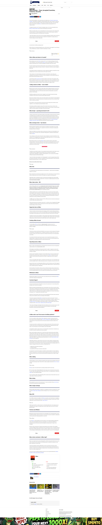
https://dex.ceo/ (45, 400)
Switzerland (55, 119)
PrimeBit (34, 452)
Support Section (33, 301)
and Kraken (42, 452)
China (39, 61)
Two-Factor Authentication (46, 319)
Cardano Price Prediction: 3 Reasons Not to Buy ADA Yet (40, 491)
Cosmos (58, 361)
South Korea (34, 120)
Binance (30, 28)
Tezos (55, 361)
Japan (38, 120)
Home (30, 7)
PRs (48, 5)
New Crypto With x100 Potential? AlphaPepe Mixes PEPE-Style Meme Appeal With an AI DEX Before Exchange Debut (48, 492)
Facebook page (49, 302)
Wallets (39, 5)
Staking (30, 372)
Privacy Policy (47, 511)
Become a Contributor (48, 513)
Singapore (31, 120)
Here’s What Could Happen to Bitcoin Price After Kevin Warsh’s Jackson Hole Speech (32, 492)
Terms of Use (47, 512)
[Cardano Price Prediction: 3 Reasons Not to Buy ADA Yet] (40, 484)
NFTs (45, 5)
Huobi (38, 28)
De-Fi (42, 5)
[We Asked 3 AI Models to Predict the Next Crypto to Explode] (56, 484)
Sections (51, 5)
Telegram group (43, 302)
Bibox (40, 23)
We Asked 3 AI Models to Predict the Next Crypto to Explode (56, 491)
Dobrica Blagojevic (34, 13)
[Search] (71, 2)
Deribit (36, 452)
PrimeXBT (30, 452)
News (31, 5)
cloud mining (56, 382)
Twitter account (37, 302)
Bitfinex (39, 452)
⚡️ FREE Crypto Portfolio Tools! (47, 2)
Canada (52, 119)
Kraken (36, 28)
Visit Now (56, 310)
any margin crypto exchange (36, 390)
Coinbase (33, 28)
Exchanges (34, 5)
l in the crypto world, (39, 78)
